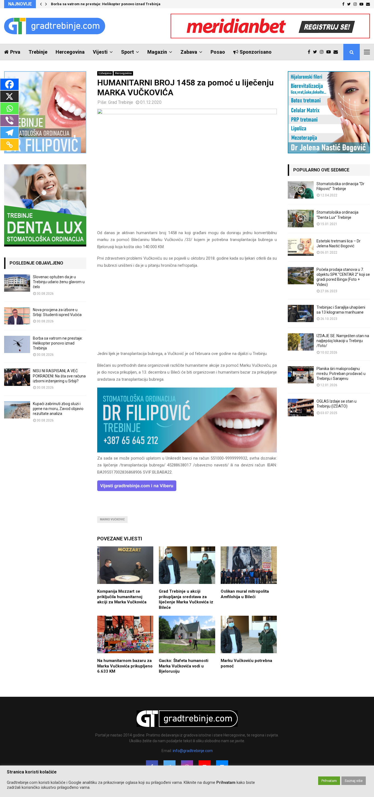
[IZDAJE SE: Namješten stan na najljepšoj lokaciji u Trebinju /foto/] (301, 342)
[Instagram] (323, 52)
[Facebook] (310, 52)
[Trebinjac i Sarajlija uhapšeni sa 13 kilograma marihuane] (301, 313)
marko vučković (112, 519)
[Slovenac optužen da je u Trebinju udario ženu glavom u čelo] (17, 283)
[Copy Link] (9, 145)
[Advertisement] (187, 312)
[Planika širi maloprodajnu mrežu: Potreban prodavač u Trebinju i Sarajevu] (301, 374)
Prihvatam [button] (329, 781)
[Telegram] (9, 133)
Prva (15, 52)
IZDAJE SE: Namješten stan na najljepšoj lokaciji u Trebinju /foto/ (343, 341)
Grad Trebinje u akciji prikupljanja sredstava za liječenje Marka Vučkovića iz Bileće (186, 599)
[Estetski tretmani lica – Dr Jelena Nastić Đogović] (301, 247)
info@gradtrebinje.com (193, 751)
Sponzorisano (256, 52)
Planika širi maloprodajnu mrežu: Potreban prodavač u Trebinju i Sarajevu (341, 373)
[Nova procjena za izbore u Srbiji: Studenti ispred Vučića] (17, 316)
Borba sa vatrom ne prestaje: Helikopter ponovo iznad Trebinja (105, 4)
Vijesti (100, 52)
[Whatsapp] (9, 108)
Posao (218, 52)
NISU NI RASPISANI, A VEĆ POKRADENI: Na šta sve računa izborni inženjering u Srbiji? (59, 376)
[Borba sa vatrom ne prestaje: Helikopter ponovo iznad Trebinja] (17, 344)
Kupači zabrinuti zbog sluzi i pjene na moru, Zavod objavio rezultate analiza (58, 409)
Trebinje (37, 52)
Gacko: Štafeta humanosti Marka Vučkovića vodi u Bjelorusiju (183, 666)
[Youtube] (329, 52)
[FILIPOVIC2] (187, 451)
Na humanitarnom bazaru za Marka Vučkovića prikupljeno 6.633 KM (125, 666)
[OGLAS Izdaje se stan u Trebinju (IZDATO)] (301, 407)
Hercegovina (70, 52)
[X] (9, 96)
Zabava (188, 52)
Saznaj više (354, 781)
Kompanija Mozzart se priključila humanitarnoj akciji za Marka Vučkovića (121, 596)
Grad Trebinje (120, 102)
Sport (127, 52)
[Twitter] (316, 52)
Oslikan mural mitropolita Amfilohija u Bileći (245, 594)
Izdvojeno (105, 73)
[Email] (337, 52)
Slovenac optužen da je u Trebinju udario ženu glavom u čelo (59, 282)
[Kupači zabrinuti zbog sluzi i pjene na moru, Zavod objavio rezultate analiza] (17, 409)
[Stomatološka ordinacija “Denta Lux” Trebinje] (301, 218)
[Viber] (9, 120)
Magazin (157, 52)
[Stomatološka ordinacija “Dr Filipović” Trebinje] (301, 190)
